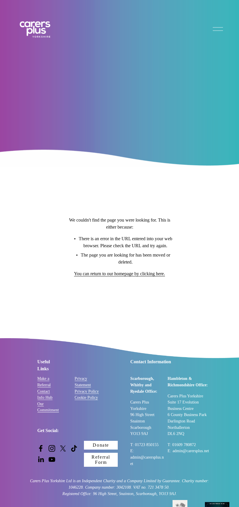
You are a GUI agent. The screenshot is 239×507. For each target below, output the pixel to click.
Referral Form (101, 460)
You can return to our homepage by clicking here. (119, 273)
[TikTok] (74, 448)
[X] (62, 448)
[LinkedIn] (40, 459)
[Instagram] (51, 448)
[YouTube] (51, 459)
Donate (101, 445)
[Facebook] (40, 448)
